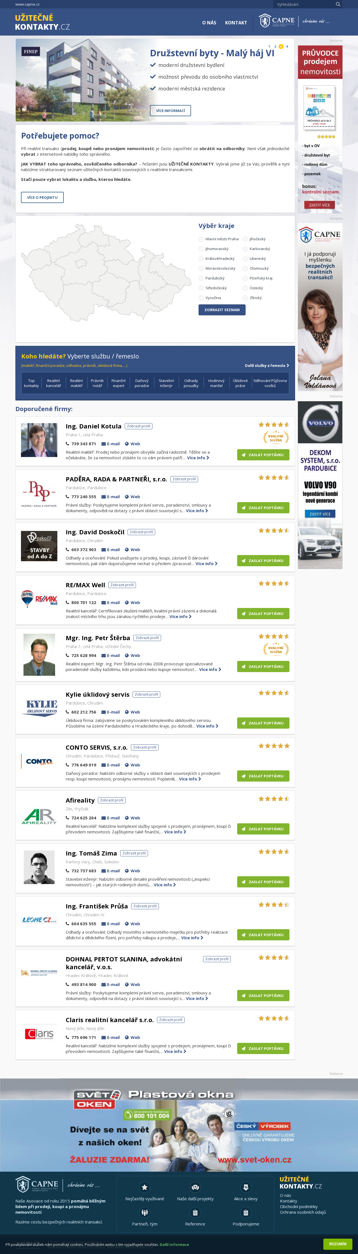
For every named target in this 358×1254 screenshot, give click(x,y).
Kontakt (236, 23)
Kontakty (288, 1201)
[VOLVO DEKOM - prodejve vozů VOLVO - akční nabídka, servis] (320, 485)
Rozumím (338, 1244)
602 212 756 (83, 712)
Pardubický (215, 278)
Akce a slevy (246, 1198)
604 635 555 (83, 923)
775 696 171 (83, 1037)
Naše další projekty (195, 1198)
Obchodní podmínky (299, 1206)
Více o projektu (42, 197)
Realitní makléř (76, 383)
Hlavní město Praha (222, 238)
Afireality (80, 800)
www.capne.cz (27, 4)
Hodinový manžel (216, 383)
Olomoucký (259, 268)
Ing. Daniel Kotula (94, 426)
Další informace (174, 1244)
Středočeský (216, 287)
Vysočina (213, 297)
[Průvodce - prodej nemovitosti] (320, 129)
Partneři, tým (144, 1224)
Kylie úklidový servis (97, 694)
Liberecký (258, 258)
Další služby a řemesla (265, 365)
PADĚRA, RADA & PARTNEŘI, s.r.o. (116, 479)
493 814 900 (83, 984)
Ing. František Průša (97, 906)
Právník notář (97, 383)
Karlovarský (260, 248)
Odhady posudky (191, 383)
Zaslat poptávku (266, 454)
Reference (195, 1224)
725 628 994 (83, 655)
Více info (196, 457)
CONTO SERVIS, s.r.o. (97, 747)
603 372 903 (83, 549)
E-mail (113, 443)
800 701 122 (83, 602)
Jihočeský (258, 238)
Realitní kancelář (53, 383)
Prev (277, 112)
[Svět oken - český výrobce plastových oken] (179, 1125)
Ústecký (256, 287)
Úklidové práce (240, 383)
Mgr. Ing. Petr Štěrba (98, 637)
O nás (209, 23)
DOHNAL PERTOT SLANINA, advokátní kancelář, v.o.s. (124, 963)
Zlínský (256, 297)
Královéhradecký (220, 258)
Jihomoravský (217, 248)
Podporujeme (246, 1224)
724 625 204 (83, 818)
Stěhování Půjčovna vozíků (270, 383)
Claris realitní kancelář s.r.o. (110, 1019)
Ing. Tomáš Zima (91, 853)
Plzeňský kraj (261, 278)
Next (285, 112)
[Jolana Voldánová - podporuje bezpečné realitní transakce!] (320, 307)
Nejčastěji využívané (144, 1198)
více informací (170, 110)
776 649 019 (83, 765)
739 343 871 (83, 443)
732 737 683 (83, 870)
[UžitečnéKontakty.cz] (50, 22)
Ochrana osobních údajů (303, 1212)
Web (135, 443)
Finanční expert (119, 383)
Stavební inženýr (166, 383)
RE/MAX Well (85, 585)
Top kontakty (31, 383)
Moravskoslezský (220, 268)
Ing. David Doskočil (95, 532)
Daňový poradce (142, 383)
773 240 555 (83, 496)
